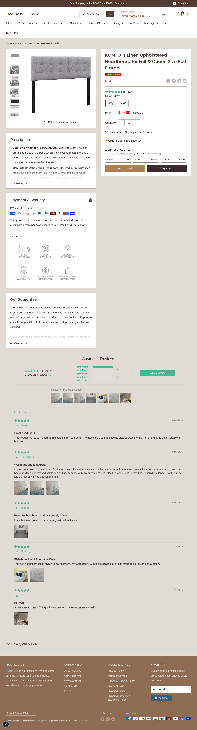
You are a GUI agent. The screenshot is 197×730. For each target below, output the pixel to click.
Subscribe (183, 3)
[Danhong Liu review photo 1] (21, 488)
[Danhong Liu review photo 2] (37, 488)
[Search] (110, 14)
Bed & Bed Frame (24, 23)
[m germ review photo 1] (21, 531)
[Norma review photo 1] (21, 618)
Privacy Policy (116, 670)
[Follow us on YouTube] (113, 719)
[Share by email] (185, 80)
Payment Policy (116, 686)
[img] (22, 420)
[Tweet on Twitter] (179, 80)
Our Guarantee (73, 675)
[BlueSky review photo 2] (37, 575)
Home (9, 43)
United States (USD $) (18, 713)
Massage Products (155, 23)
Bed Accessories (52, 23)
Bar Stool (133, 23)
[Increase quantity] (137, 123)
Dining (116, 23)
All (7, 23)
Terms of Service (117, 675)
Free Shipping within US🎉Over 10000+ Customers (98, 3)
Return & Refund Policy (121, 680)
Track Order (12, 33)
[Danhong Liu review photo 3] (53, 488)
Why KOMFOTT (73, 680)
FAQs (67, 691)
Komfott (110, 81)
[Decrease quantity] (121, 123)
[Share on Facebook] (168, 80)
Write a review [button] (157, 373)
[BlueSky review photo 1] (21, 575)
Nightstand (76, 23)
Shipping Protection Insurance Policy (119, 698)
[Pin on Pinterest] (174, 80)
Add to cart (125, 168)
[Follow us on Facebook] (102, 719)
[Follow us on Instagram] (108, 719)
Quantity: (111, 122)
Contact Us (70, 686)
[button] (113, 91)
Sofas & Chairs (96, 23)
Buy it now (167, 168)
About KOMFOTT (74, 670)
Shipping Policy (116, 691)
